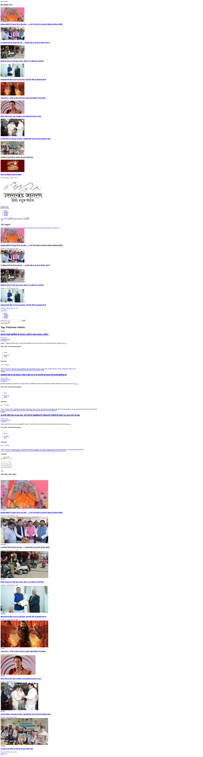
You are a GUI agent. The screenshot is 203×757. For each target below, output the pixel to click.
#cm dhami (53, 227)
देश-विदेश (6, 215)
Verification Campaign (67, 368)
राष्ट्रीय (5, 211)
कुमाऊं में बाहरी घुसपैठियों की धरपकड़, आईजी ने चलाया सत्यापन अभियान (25, 334)
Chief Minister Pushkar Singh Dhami (22, 409)
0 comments (4, 340)
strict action (86, 409)
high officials (58, 409)
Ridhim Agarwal (52, 368)
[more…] (65, 343)
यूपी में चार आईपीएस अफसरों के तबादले (11, 174)
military (18, 449)
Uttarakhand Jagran (5, 339)
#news (2, 227)
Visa (75, 368)
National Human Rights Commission (30, 449)
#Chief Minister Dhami (45, 227)
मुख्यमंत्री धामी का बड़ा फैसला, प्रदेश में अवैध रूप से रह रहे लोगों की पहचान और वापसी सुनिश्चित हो (34, 375)
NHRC (45, 449)
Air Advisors (8, 449)
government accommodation (47, 409)
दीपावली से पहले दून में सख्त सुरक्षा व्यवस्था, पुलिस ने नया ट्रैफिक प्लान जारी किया (22, 61)
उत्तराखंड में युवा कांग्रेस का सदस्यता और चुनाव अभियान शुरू (17, 157)
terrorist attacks (93, 409)
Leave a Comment (22, 370)
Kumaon (29, 368)
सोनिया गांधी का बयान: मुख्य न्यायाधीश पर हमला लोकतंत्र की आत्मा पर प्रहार (21, 116)
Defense (14, 449)
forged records (36, 409)
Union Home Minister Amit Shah (75, 449)
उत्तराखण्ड (6, 212)
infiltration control (15, 368)
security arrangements (77, 409)
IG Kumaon (8, 368)
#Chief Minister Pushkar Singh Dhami (19, 227)
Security (59, 368)
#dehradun (7, 227)
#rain (57, 227)
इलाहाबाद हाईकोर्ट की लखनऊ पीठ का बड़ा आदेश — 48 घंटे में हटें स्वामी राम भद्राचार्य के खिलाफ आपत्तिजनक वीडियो (31, 24)
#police (37, 227)
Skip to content (4, 1)
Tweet (5, 352)
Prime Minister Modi (61, 449)
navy (41, 449)
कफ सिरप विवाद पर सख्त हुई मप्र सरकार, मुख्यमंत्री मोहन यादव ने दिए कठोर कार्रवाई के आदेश (25, 139)
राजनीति (6, 213)
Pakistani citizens (36, 368)
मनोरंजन (2, 648)
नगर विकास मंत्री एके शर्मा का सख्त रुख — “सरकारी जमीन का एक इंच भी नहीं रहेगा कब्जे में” (25, 43)
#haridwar (32, 227)
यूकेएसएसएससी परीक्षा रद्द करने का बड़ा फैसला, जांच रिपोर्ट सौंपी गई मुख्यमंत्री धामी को (23, 79)
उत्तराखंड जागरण (4, 206)
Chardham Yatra (9, 409)
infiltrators (23, 368)
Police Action (44, 368)
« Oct (2, 471)
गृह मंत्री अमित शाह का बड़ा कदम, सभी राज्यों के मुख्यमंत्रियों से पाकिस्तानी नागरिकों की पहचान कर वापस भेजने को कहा (40, 415)
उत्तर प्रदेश (3, 509)
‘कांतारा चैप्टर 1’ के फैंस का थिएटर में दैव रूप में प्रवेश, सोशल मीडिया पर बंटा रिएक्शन (23, 98)
